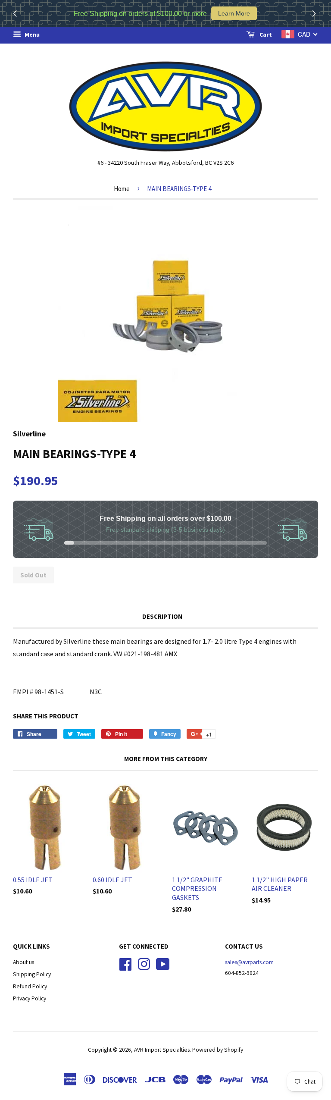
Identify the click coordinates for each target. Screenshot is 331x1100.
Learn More (234, 13)
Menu (31, 34)
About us (23, 962)
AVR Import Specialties (162, 1049)
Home (122, 189)
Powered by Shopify (217, 1049)
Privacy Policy (29, 998)
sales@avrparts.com (249, 962)
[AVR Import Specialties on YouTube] (163, 963)
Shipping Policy (32, 974)
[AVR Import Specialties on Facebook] (125, 963)
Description (162, 616)
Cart (265, 34)
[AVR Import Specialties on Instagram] (143, 963)
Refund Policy (30, 986)
